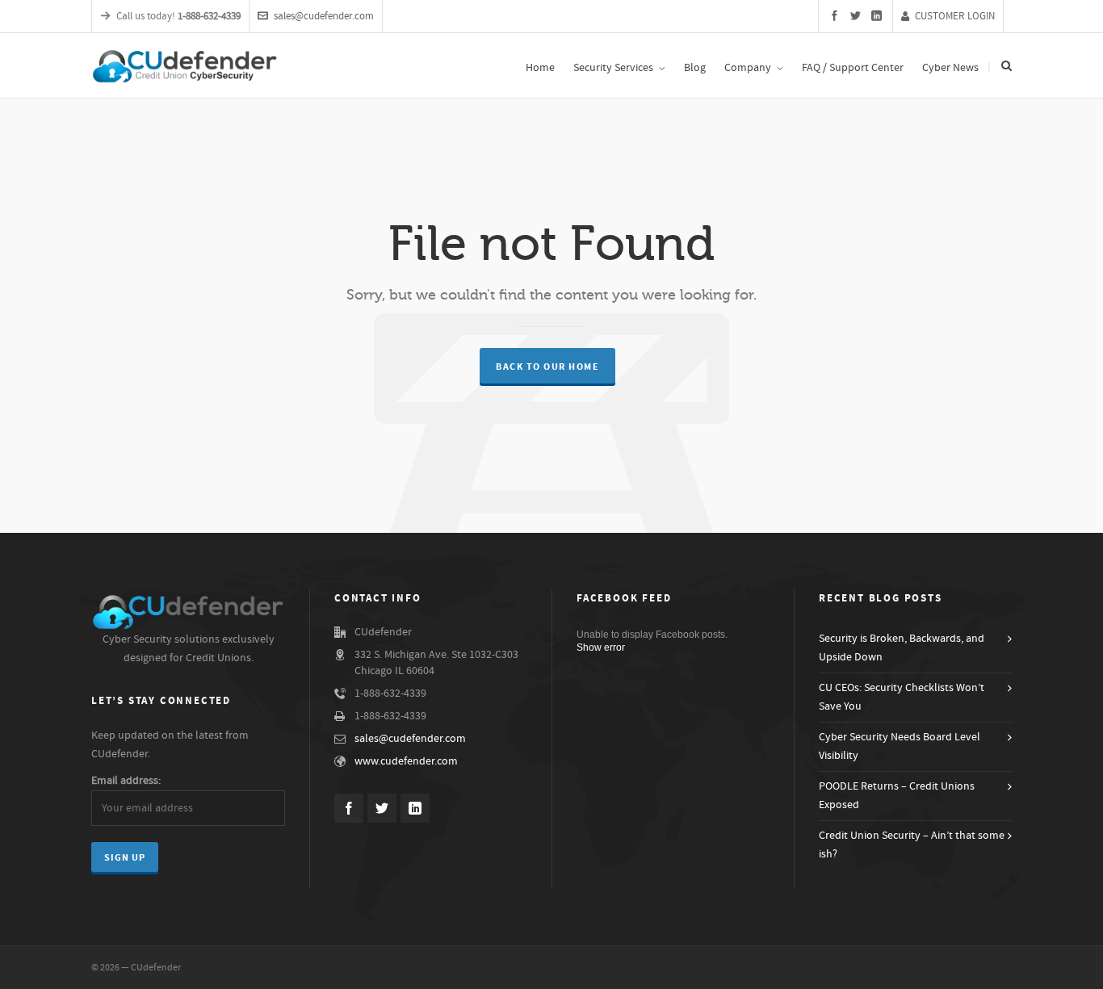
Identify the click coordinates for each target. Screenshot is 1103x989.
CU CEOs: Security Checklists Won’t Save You (901, 697)
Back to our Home (547, 367)
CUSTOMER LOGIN (955, 16)
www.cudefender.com (406, 761)
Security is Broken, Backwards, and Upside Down (901, 647)
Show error (601, 647)
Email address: (126, 780)
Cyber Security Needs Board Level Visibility (899, 746)
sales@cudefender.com (324, 16)
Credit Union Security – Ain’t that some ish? (911, 844)
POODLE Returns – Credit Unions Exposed (897, 795)
